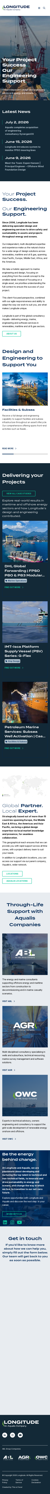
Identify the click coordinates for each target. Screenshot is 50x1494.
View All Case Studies (18, 493)
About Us (11, 334)
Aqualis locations (17, 881)
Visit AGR (7, 1070)
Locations (12, 874)
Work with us (14, 1214)
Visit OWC (7, 1139)
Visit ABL (7, 1001)
